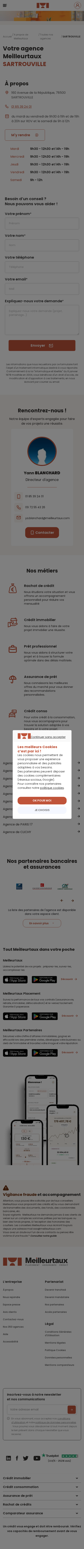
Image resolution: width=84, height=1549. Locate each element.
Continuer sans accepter (40, 741)
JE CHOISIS (42, 810)
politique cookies (52, 788)
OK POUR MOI (42, 800)
